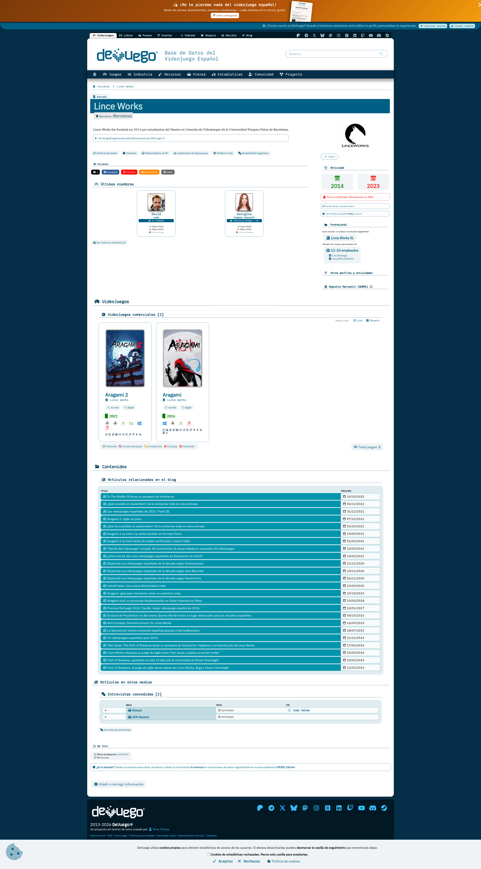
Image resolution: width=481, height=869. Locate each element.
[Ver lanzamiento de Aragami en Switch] (190, 423)
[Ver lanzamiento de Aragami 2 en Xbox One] (125, 423)
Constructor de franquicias (192, 153)
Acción (114, 407)
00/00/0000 (123, 754)
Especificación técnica (191, 835)
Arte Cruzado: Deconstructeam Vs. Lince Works (139, 623)
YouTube (130, 172)
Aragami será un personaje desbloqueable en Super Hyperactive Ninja (154, 600)
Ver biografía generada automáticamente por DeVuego (130, 138)
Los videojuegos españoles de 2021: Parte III (138, 511)
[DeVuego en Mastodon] (330, 35)
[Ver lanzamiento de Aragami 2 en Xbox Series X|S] (133, 423)
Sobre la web (97, 835)
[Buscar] (381, 54)
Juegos (114, 74)
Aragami (172, 394)
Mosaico (374, 320)
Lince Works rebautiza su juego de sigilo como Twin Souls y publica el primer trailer (163, 652)
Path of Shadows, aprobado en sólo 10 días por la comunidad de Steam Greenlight (163, 660)
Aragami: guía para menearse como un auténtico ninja (144, 593)
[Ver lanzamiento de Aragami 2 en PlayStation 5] (116, 423)
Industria (142, 74)
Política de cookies (285, 861)
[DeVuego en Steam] (387, 35)
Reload (137, 710)
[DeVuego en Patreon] (298, 35)
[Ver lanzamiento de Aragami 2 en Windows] (141, 423)
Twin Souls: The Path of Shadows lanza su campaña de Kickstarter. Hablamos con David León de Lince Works (181, 645)
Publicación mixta (106, 153)
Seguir (331, 156)
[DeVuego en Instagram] (338, 35)
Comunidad (263, 74)
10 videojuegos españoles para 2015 (132, 638)
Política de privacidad (141, 835)
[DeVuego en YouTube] (371, 35)
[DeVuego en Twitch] (363, 35)
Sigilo (130, 407)
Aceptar (224, 861)
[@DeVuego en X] (314, 35)
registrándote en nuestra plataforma (264, 767)
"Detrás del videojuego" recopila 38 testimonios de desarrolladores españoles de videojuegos (170, 548)
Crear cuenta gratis (226, 15)
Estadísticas (229, 74)
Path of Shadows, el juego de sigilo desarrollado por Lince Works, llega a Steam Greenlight (168, 668)
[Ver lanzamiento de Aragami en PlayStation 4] (174, 423)
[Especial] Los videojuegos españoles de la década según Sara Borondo (155, 571)
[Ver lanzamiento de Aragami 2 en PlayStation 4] (108, 423)
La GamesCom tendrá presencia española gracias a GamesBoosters (153, 630)
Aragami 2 (116, 394)
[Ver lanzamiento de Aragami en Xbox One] (182, 423)
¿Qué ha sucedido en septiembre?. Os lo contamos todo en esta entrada (156, 526)
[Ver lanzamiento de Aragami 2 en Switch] (108, 427)
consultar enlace (346, 206)
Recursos (171, 74)
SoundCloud (151, 172)
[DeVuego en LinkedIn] (354, 35)
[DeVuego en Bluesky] (322, 35)
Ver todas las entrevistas (117, 729)
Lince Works (118, 400)
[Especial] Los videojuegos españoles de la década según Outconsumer (155, 563)
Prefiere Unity (224, 153)
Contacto (211, 835)
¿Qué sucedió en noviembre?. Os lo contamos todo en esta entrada (152, 504)
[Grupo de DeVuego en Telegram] (306, 35)
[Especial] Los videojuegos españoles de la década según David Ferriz (154, 578)
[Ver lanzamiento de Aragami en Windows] (166, 423)
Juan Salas (300, 710)
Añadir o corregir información (121, 784)
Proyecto (293, 74)
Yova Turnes (160, 829)
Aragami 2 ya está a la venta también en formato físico (144, 534)
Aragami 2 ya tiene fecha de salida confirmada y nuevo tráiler (149, 541)
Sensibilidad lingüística (255, 153)
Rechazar (251, 861)
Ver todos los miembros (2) (111, 242)
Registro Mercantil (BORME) (348, 286)
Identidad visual (166, 835)
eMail (169, 172)
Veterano (131, 153)
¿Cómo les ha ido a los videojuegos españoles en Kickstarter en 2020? (155, 556)
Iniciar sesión (434, 26)
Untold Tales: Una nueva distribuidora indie (136, 586)
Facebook (111, 172)
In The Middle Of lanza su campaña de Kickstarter (141, 496)
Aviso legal (120, 835)
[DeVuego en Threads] (346, 35)
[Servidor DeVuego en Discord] (379, 35)
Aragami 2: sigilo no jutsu (124, 519)
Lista (359, 320)
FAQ (109, 835)
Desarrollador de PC (156, 153)
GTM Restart (140, 717)
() (122, 115)
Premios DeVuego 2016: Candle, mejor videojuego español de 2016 (153, 608)
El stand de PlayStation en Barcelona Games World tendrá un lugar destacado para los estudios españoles (179, 615)
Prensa (198, 74)
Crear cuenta (463, 26)
